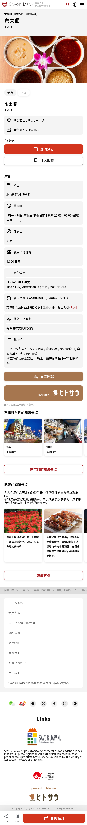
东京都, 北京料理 (41, 590)
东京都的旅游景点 (43, 469)
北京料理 (33, 130)
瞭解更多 (43, 575)
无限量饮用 (33, 353)
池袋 (30, 120)
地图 (24, 92)
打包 (21, 353)
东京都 (39, 120)
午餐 (29, 349)
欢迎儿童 (52, 349)
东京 (23, 590)
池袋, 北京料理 (65, 590)
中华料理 (20, 130)
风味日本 (9, 590)
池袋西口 (20, 120)
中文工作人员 (15, 349)
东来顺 (11, 20)
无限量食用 (67, 349)
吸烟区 (39, 349)
